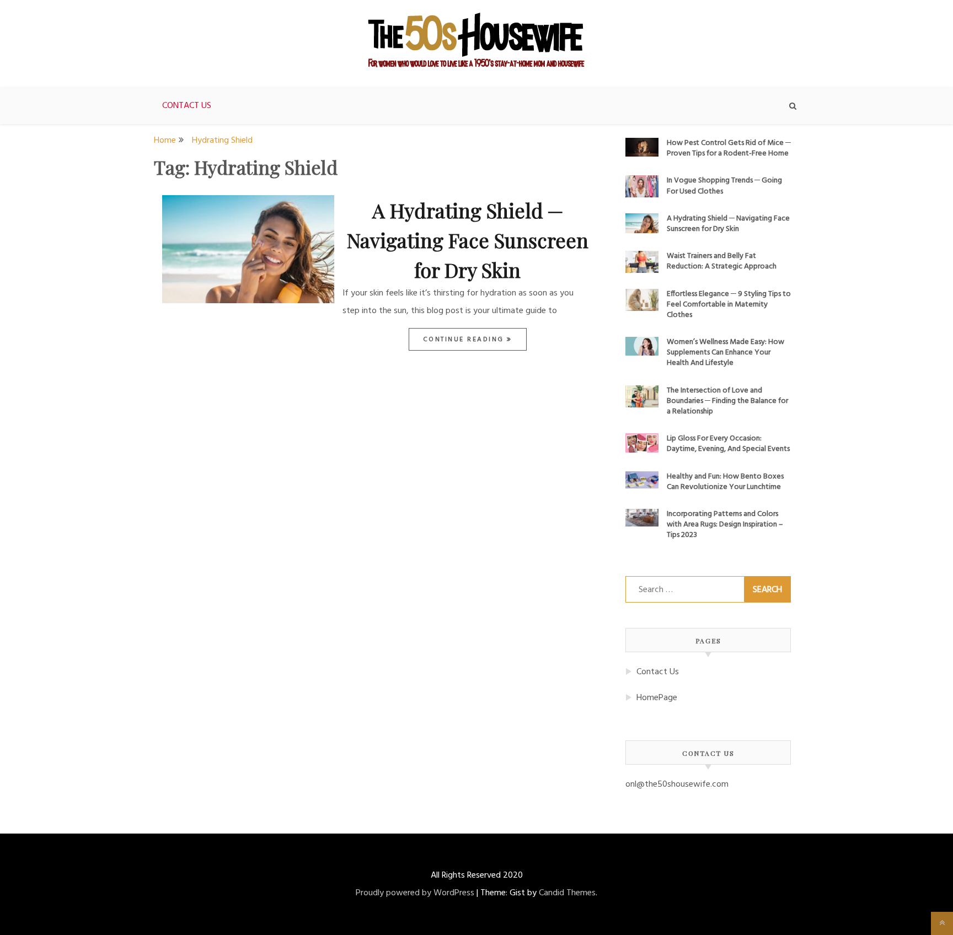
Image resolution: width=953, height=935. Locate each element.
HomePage (656, 698)
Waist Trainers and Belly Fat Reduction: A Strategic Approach (722, 261)
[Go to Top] (942, 923)
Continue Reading (465, 339)
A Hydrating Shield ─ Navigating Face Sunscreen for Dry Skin (467, 240)
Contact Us (186, 106)
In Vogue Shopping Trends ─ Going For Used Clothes (724, 185)
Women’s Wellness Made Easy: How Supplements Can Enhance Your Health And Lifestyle (725, 352)
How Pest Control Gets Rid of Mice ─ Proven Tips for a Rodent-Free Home (729, 148)
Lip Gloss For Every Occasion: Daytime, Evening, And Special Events (728, 443)
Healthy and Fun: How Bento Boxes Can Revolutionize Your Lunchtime (725, 481)
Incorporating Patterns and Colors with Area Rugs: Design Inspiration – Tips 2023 (725, 524)
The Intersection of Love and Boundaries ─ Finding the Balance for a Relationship (727, 401)
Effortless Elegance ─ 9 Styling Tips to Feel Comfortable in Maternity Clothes (729, 304)
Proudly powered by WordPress (415, 893)
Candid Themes (567, 893)
